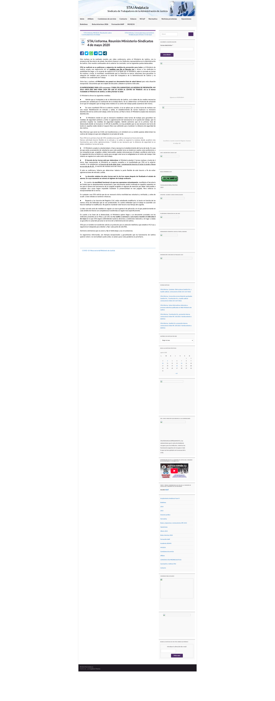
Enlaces (133, 19)
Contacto (123, 19)
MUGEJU (131, 24)
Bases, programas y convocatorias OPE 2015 (173, 523)
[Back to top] (270, 696)
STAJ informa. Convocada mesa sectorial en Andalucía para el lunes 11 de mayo (139, 33)
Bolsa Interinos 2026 (100, 24)
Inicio (82, 19)
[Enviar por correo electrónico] (100, 53)
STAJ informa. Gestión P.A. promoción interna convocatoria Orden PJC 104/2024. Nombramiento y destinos (176, 326)
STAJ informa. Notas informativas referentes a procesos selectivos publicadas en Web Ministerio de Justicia (176, 308)
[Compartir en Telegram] (96, 53)
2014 (161, 507)
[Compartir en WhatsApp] (91, 53)
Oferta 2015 (164, 531)
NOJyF (142, 19)
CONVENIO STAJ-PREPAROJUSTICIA (170, 560)
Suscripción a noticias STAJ (168, 564)
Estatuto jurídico (165, 515)
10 (162, 363)
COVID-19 (86, 250)
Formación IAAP (118, 24)
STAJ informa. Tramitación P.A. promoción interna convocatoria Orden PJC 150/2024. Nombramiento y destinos (176, 317)
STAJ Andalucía (137, 7)
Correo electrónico (166, 45)
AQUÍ (167, 490)
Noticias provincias (169, 19)
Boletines (84, 24)
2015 (161, 511)
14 (181, 363)
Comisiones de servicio (107, 19)
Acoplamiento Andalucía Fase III (170, 498)
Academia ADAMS (165, 543)
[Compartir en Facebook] (82, 53)
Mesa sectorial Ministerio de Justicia (102, 250)
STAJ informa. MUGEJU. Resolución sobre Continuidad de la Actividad (97, 33)
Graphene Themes (94, 659)
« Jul (176, 373)
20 (177, 366)
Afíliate (91, 19)
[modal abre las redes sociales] (105, 53)
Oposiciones (186, 19)
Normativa (153, 19)
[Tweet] (86, 53)
